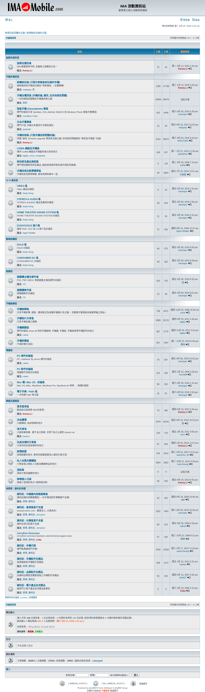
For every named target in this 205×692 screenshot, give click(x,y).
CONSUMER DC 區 (27, 258)
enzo (32, 156)
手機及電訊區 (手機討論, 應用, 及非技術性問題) (42, 95)
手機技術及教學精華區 (29, 171)
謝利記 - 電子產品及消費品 (31, 585)
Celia (38, 539)
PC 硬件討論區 (25, 356)
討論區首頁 (11, 38)
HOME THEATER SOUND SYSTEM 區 (38, 212)
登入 (10, 20)
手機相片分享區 (25, 318)
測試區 (20, 470)
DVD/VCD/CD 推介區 (28, 225)
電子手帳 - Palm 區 (27, 391)
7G (24, 284)
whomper (182, 114)
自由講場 (22, 419)
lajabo (25, 156)
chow (182, 312)
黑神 (183, 344)
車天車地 (22, 429)
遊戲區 (9, 271)
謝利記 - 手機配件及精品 (30, 559)
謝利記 (31, 501)
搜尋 (197, 20)
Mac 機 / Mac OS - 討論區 (31, 382)
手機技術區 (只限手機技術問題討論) (36, 135)
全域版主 (39, 631)
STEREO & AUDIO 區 (29, 199)
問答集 (186, 20)
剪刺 (25, 103)
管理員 (31, 631)
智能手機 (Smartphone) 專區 (32, 108)
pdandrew (183, 154)
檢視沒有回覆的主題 (15, 33)
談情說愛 (22, 451)
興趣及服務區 (12, 401)
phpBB (92, 688)
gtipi (183, 499)
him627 (182, 577)
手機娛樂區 (11, 303)
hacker (26, 436)
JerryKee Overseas (28, 533)
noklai (183, 165)
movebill (183, 374)
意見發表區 (23, 406)
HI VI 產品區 (12, 180)
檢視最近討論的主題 (36, 33)
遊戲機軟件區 (24, 290)
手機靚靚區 (23, 327)
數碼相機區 (11, 239)
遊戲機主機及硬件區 (28, 277)
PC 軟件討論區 (25, 369)
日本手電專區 (24, 122)
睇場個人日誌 (24, 479)
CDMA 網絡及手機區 (28, 148)
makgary (27, 89)
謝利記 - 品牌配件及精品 (30, 572)
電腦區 (9, 350)
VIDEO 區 (22, 186)
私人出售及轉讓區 (26, 460)
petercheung (183, 551)
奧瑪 (25, 501)
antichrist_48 (183, 455)
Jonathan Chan (30, 116)
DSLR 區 (22, 244)
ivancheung (182, 464)
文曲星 (183, 174)
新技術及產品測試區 (28, 161)
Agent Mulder (29, 233)
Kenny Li (27, 70)
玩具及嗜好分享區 (26, 442)
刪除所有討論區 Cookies (16, 597)
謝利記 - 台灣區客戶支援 (30, 520)
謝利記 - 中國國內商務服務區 (32, 494)
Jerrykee (40, 514)
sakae (183, 526)
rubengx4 (97, 661)
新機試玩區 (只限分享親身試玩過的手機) (38, 82)
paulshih (27, 129)
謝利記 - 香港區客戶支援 (30, 507)
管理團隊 (33, 597)
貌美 (183, 539)
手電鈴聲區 (23, 340)
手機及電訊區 (12, 77)
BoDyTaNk (183, 140)
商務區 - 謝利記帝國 (16, 488)
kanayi (183, 564)
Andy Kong (28, 193)
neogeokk (40, 156)
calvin (25, 335)
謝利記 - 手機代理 (26, 545)
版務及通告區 (12, 58)
